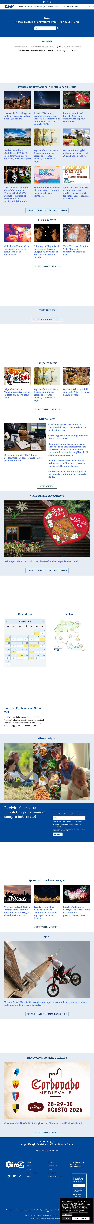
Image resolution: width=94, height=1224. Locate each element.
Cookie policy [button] (73, 1212)
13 (26, 644)
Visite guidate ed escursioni (41, 47)
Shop (77, 7)
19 (21, 650)
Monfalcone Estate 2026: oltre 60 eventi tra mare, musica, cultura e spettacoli (47, 191)
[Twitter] (47, 2)
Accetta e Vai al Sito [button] (81, 1218)
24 (8, 656)
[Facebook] (44, 2)
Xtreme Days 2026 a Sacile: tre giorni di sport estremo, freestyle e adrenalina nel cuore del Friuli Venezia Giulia (45, 1003)
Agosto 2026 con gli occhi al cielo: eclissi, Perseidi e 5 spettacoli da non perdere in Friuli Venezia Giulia (47, 119)
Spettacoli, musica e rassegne (68, 47)
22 (37, 650)
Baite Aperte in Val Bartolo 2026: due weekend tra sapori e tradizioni (74, 117)
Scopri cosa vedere (46, 1151)
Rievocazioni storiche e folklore (32, 50)
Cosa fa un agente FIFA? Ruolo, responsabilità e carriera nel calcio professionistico (23, 458)
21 (32, 650)
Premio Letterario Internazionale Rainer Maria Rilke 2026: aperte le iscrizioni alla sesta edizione (66, 463)
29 (37, 656)
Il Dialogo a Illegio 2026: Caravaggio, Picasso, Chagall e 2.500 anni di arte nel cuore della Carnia (47, 252)
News (30, 7)
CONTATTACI (52, 1166)
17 (8, 650)
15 (37, 644)
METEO (50, 1162)
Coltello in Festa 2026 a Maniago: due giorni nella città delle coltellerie (16, 250)
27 (26, 656)
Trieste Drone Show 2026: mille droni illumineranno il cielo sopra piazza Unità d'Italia (45, 912)
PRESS (29, 1176)
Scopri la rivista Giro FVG (46, 319)
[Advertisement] (47, 68)
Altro (73, 50)
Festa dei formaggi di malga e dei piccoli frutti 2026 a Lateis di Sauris (76, 153)
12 (21, 644)
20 (26, 650)
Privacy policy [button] (83, 1212)
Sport (65, 50)
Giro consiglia (40, 7)
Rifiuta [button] (67, 1218)
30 (43, 656)
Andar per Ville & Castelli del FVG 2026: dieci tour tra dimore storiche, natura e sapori (17, 154)
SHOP (50, 1169)
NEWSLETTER (52, 1173)
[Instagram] (50, 2)
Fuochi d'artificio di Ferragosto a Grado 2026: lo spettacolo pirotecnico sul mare (76, 911)
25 (14, 656)
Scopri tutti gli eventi (46, 266)
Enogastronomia (20, 47)
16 (43, 644)
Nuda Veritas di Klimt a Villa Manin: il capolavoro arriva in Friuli (75, 250)
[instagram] (19, 1174)
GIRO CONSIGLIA (32, 1173)
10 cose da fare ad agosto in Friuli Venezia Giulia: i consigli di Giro (17, 116)
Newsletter (23, 12)
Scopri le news (46, 486)
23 (43, 650)
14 (32, 644)
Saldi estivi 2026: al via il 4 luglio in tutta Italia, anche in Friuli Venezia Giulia (67, 474)
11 (14, 644)
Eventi (21, 7)
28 (32, 656)
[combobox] (45, 28)
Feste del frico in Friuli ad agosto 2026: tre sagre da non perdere (76, 392)
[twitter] (14, 1174)
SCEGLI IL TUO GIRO (54, 1176)
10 (8, 644)
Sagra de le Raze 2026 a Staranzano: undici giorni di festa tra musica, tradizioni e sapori (46, 156)
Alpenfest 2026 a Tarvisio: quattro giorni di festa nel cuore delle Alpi (17, 393)
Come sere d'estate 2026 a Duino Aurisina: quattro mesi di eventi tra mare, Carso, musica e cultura (75, 193)
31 (8, 663)
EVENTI (29, 1166)
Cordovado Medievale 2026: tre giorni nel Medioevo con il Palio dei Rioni (43, 1123)
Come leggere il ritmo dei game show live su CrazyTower (68, 437)
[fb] (8, 1174)
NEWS (29, 1169)
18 (14, 650)
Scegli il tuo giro (36, 12)
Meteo (50, 7)
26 (21, 656)
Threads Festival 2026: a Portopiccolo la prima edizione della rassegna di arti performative (17, 911)
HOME (29, 1162)
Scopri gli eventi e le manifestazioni (46, 210)
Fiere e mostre (54, 50)
